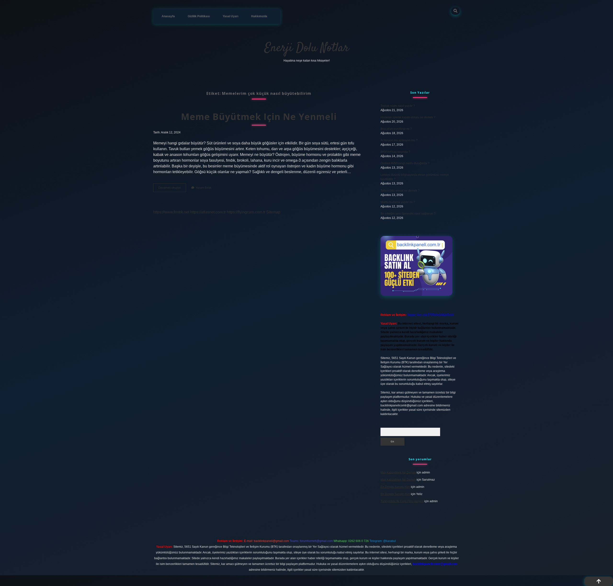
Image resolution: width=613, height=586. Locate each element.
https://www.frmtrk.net (171, 212)
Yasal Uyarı (230, 16)
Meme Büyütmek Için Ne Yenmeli (259, 116)
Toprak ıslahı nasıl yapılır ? (397, 106)
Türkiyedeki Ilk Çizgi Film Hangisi (402, 501)
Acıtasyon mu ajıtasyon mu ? (399, 140)
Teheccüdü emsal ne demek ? (400, 190)
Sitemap (273, 212)
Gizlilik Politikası (199, 16)
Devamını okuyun (172, 189)
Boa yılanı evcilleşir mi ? (396, 129)
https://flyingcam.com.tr (246, 212)
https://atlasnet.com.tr (208, 212)
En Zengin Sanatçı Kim (395, 487)
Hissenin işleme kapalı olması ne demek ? (407, 117)
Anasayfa (168, 16)
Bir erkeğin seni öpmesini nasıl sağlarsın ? (408, 213)
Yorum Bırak (203, 187)
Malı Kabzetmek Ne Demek (398, 472)
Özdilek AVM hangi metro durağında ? (405, 163)
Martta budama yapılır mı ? (397, 202)
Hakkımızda (259, 16)
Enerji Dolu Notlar (306, 48)
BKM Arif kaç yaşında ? (395, 152)
